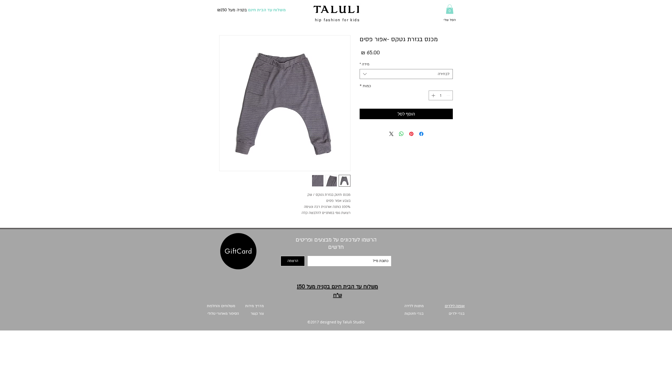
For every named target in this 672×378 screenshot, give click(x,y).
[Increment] (432, 95)
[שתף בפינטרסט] (411, 134)
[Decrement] (448, 95)
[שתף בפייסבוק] (421, 134)
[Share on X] (391, 134)
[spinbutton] (440, 95)
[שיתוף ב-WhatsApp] (401, 134)
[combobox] (406, 74)
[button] (450, 9)
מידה (364, 64)
